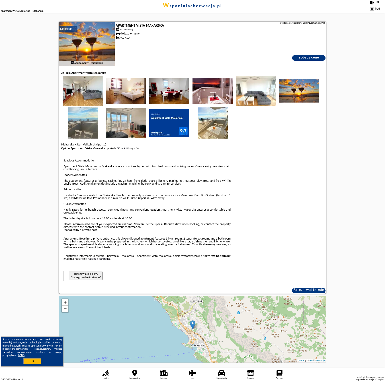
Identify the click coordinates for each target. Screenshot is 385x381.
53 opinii (122, 148)
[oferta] (72, 63)
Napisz (381, 379)
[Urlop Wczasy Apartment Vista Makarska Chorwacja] (83, 91)
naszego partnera (99, 259)
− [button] (65, 309)
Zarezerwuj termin (308, 290)
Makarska (66, 29)
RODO (21, 355)
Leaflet (301, 360)
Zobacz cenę (309, 57)
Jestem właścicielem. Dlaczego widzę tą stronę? (86, 275)
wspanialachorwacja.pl (192, 6)
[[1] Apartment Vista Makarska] (87, 44)
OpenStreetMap (317, 360)
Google (7, 342)
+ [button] (65, 302)
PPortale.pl (18, 379)
